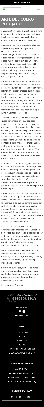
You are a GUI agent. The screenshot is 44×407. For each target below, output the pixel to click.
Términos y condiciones (22, 377)
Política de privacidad (22, 373)
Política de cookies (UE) (22, 381)
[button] (38, 10)
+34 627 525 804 (22, 2)
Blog (22, 336)
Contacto (22, 340)
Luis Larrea (22, 332)
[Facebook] (23, 311)
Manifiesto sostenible (22, 348)
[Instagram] (20, 311)
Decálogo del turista (22, 352)
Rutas (22, 344)
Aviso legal (22, 369)
